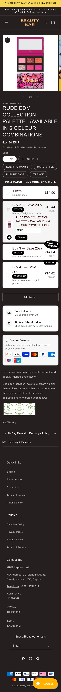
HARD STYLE (45, 166)
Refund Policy (15, 539)
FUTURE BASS (15, 174)
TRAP (9, 159)
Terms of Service (16, 495)
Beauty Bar (25, 686)
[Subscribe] (48, 646)
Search (11, 471)
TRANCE (38, 174)
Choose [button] (21, 237)
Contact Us (13, 487)
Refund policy (15, 502)
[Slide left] (23, 97)
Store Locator (15, 479)
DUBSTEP (28, 159)
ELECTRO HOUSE (17, 166)
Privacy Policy (15, 531)
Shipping (21, 147)
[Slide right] (38, 97)
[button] (7, 22)
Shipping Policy (16, 524)
